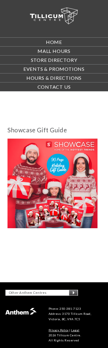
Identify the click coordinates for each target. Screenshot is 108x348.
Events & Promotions (54, 69)
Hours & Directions (54, 78)
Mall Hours (54, 51)
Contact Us (54, 87)
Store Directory (54, 60)
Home (54, 42)
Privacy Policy (59, 330)
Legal (75, 330)
